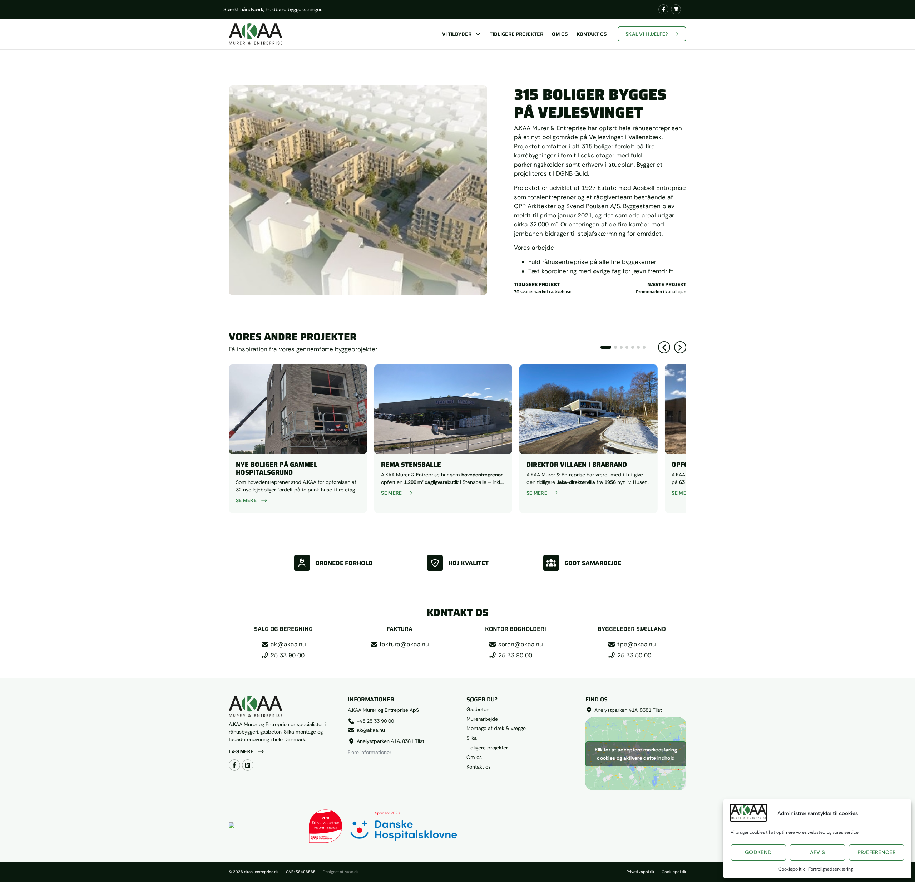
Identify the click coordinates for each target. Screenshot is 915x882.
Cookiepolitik (791, 869)
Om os (560, 34)
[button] (664, 347)
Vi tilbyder (456, 34)
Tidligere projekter (516, 34)
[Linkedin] (676, 9)
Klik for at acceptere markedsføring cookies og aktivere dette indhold (636, 753)
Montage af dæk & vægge (496, 728)
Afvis (817, 852)
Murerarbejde (482, 719)
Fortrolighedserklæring (830, 869)
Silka (471, 738)
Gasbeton (477, 709)
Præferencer (876, 852)
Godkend (758, 852)
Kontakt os (592, 34)
